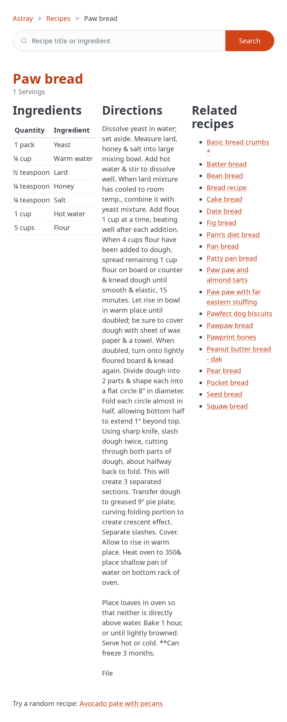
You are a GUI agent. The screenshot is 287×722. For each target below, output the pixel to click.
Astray (23, 18)
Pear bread (224, 370)
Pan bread (223, 246)
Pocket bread (228, 382)
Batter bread (227, 163)
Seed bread (224, 394)
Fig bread (221, 222)
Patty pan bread (232, 258)
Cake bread (224, 199)
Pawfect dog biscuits (239, 313)
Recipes (58, 18)
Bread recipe (227, 187)
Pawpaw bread (230, 325)
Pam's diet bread (233, 234)
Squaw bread (227, 406)
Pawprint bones (231, 336)
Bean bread (225, 175)
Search (249, 40)
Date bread (224, 211)
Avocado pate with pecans (121, 703)
